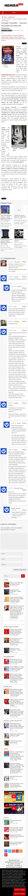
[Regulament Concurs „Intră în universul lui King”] (6, 839)
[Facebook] (5, 851)
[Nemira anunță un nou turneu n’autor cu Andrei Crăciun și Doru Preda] (6, 663)
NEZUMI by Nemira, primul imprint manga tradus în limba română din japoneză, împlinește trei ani (17, 726)
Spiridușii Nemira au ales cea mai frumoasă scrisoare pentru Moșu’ (16, 785)
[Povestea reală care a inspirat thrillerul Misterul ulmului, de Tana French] (5, 238)
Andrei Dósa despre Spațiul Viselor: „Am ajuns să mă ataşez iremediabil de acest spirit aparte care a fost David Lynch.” (17, 712)
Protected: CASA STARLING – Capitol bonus (15, 591)
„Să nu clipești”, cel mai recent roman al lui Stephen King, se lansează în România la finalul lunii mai (16, 641)
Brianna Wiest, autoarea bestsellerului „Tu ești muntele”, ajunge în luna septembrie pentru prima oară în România (16, 692)
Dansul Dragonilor (19, 35)
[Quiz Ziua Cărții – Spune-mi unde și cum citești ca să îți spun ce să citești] (6, 831)
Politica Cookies (19, 893)
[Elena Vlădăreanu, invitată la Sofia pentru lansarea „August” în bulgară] (6, 671)
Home (5, 17)
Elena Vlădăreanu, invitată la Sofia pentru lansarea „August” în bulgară (17, 668)
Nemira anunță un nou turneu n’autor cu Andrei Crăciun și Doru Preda (16, 661)
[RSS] (20, 851)
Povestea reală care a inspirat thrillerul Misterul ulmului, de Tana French (7, 242)
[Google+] (13, 851)
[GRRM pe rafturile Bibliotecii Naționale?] (18, 214)
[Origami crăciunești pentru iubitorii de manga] (6, 738)
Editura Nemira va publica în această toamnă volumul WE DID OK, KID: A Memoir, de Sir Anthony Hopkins (17, 702)
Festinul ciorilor (4, 37)
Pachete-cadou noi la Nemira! (20, 240)
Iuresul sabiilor (17, 38)
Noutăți (6, 580)
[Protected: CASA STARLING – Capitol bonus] (6, 594)
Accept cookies (20, 889)
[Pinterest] (5, 854)
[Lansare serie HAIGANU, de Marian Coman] (6, 587)
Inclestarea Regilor (9, 38)
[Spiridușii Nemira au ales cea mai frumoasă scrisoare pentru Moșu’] (6, 787)
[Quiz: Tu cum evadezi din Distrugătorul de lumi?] (6, 846)
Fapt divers (11, 17)
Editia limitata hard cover (8, 74)
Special (9, 30)
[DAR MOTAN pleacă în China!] (6, 780)
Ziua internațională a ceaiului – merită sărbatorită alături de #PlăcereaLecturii (6, 218)
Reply (24, 261)
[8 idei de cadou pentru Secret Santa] (6, 745)
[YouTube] (17, 851)
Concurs (6, 817)
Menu (14, 12)
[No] (26, 882)
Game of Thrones (13, 37)
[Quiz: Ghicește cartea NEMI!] (6, 824)
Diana (15, 30)
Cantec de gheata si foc (8, 35)
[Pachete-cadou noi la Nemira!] (18, 238)
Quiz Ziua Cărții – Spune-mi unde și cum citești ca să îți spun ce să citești (16, 829)
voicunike (16, 321)
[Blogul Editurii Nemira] (14, 8)
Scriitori (6, 749)
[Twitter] (9, 851)
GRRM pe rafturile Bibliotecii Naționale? (20, 216)
